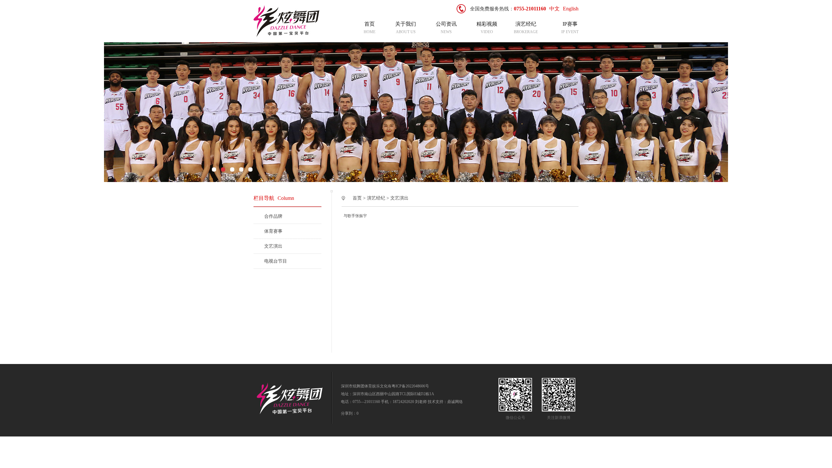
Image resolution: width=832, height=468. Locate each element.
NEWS (446, 32)
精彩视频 (486, 24)
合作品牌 (273, 216)
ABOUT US (406, 32)
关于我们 (405, 24)
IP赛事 (570, 24)
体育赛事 (273, 231)
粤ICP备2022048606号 (410, 386)
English (570, 8)
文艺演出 (273, 246)
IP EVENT (569, 32)
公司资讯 (446, 24)
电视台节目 (275, 261)
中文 (554, 8)
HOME (369, 32)
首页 (369, 24)
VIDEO (487, 32)
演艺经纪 (525, 24)
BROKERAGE (526, 32)
